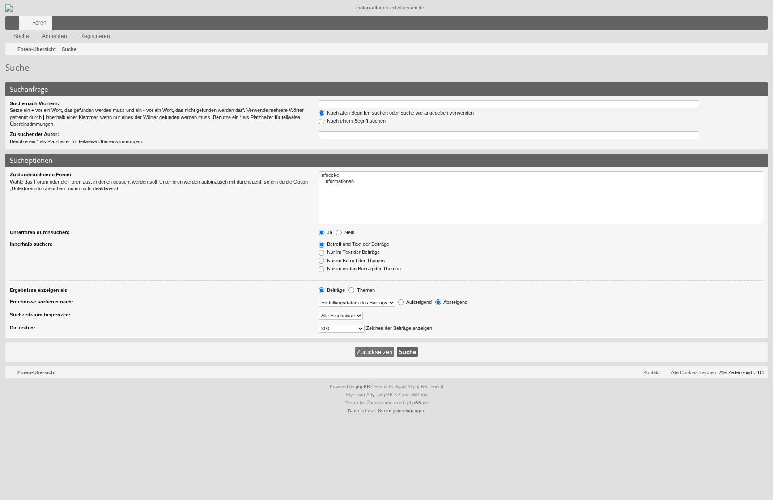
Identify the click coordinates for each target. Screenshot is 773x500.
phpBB (363, 386)
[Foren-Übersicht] (386, 8)
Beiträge (335, 290)
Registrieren (95, 36)
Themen (365, 290)
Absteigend (454, 302)
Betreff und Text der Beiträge (357, 244)
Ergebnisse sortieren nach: (41, 301)
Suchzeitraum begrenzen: (40, 314)
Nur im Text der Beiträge (353, 252)
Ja (329, 232)
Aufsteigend (418, 302)
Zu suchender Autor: (34, 134)
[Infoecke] (540, 175)
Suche (21, 36)
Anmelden (54, 36)
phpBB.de (417, 402)
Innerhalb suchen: (31, 244)
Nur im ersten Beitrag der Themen (363, 268)
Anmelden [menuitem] (749, 25)
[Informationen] (540, 182)
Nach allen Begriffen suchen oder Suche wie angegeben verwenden (400, 112)
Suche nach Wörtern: (34, 103)
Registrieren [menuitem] (763, 25)
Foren (39, 23)
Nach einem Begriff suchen (356, 121)
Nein (348, 232)
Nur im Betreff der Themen (355, 260)
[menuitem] (734, 23)
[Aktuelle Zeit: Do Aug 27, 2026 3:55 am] (759, 49)
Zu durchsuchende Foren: (41, 174)
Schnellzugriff (14, 25)
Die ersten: (22, 327)
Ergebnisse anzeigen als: (39, 290)
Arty (370, 394)
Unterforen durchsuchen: (40, 232)
